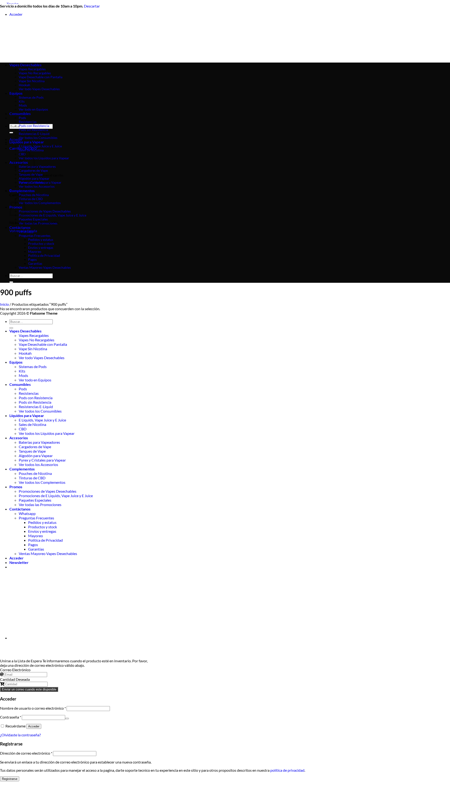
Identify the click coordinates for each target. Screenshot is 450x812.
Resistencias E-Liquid (34, 134)
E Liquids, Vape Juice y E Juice (40, 146)
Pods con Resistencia (34, 126)
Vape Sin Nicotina (33, 348)
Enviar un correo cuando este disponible (29, 689)
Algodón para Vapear (34, 178)
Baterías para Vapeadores (37, 166)
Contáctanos (19, 227)
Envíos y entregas (40, 248)
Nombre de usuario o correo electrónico (33, 708)
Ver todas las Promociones (38, 223)
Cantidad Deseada (15, 679)
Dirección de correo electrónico (26, 753)
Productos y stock (41, 244)
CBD (22, 429)
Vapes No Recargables (36, 340)
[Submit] (11, 132)
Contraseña (10, 717)
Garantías (35, 263)
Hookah (25, 353)
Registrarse (9, 779)
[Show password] (67, 718)
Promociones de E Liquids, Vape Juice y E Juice (52, 215)
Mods (23, 375)
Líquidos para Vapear (26, 142)
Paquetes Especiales (33, 219)
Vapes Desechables (25, 331)
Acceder (33, 726)
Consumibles (20, 113)
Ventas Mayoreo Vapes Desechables (45, 267)
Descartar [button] (92, 6)
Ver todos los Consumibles (38, 138)
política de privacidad (287, 770)
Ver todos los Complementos (40, 203)
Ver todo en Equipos (35, 380)
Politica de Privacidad (44, 255)
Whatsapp (26, 232)
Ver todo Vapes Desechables (41, 357)
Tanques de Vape (31, 174)
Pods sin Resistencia (33, 130)
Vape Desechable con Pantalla (43, 344)
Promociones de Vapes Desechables (45, 211)
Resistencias (28, 122)
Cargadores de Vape (33, 170)
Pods (22, 118)
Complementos (22, 190)
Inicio (4, 304)
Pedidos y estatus (40, 240)
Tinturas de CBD (31, 199)
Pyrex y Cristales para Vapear (40, 182)
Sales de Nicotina (31, 150)
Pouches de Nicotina (34, 195)
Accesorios (18, 438)
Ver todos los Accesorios (37, 186)
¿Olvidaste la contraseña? (20, 735)
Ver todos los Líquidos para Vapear (44, 158)
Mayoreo (34, 251)
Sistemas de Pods (33, 366)
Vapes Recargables (34, 335)
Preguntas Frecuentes (34, 236)
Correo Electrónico (15, 669)
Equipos (15, 362)
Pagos (32, 259)
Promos (15, 486)
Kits (22, 371)
